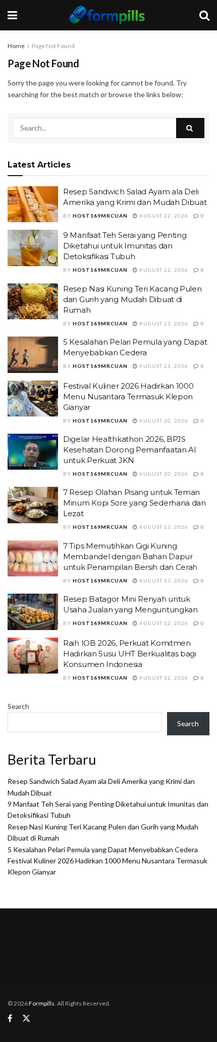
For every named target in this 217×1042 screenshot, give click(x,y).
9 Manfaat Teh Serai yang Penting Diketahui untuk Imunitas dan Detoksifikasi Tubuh (124, 245)
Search (18, 706)
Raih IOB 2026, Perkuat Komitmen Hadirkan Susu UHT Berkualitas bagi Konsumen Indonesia (129, 653)
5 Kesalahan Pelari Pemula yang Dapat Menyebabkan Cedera (103, 849)
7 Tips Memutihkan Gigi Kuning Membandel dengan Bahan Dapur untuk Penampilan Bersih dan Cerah (130, 556)
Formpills (42, 1003)
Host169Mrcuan (100, 216)
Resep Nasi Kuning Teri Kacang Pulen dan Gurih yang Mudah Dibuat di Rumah (132, 299)
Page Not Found (53, 46)
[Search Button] (190, 128)
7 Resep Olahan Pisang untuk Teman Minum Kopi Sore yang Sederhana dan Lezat (134, 502)
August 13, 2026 (163, 527)
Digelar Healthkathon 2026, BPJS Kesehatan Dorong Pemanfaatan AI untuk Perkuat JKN (129, 449)
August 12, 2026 (163, 623)
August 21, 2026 (163, 323)
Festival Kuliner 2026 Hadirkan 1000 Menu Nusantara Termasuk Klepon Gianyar (128, 396)
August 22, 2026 (163, 216)
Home (16, 46)
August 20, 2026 (163, 421)
